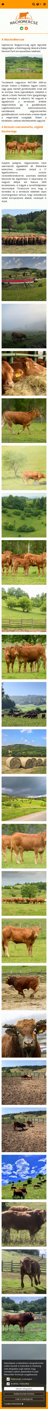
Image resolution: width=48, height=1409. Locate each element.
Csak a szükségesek (24, 1399)
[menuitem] (3, 4)
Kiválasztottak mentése (24, 1394)
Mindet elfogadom (24, 1388)
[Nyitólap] (3, 4)
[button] (44, 4)
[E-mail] (22, 28)
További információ (12, 1403)
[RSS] (26, 28)
